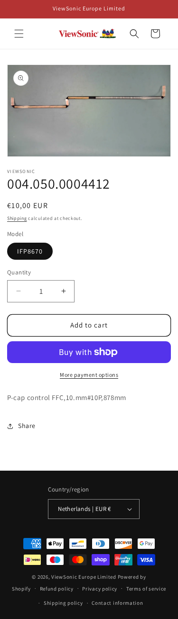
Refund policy (57, 588)
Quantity (19, 272)
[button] (19, 33)
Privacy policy (99, 588)
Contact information (117, 603)
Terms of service (146, 588)
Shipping (17, 218)
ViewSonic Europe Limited (83, 576)
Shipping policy (63, 603)
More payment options (89, 374)
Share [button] (27, 425)
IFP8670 (30, 251)
